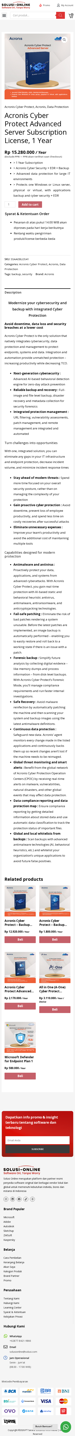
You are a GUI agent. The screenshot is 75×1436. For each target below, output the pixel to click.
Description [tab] (13, 292)
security (27, 274)
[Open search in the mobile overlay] (37, 15)
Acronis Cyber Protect (19, 107)
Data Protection (58, 107)
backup (16, 274)
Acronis (40, 107)
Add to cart (30, 205)
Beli (20, 939)
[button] (4, 15)
